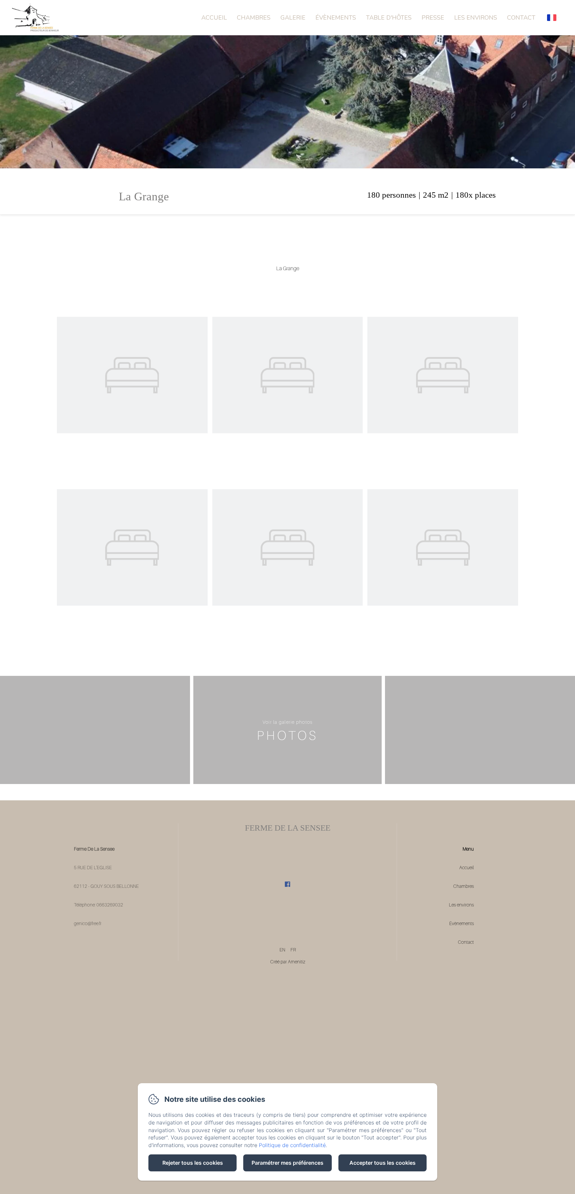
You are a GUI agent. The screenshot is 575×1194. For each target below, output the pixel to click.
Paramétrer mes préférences (287, 1162)
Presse (433, 18)
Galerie (293, 18)
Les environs (461, 904)
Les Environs (475, 18)
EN (282, 949)
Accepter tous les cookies (382, 1162)
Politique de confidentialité (292, 1145)
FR (293, 949)
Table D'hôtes (389, 18)
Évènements (335, 18)
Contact (521, 18)
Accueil (214, 18)
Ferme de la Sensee (287, 827)
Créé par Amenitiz (287, 961)
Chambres (254, 18)
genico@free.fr (87, 923)
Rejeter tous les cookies (192, 1162)
